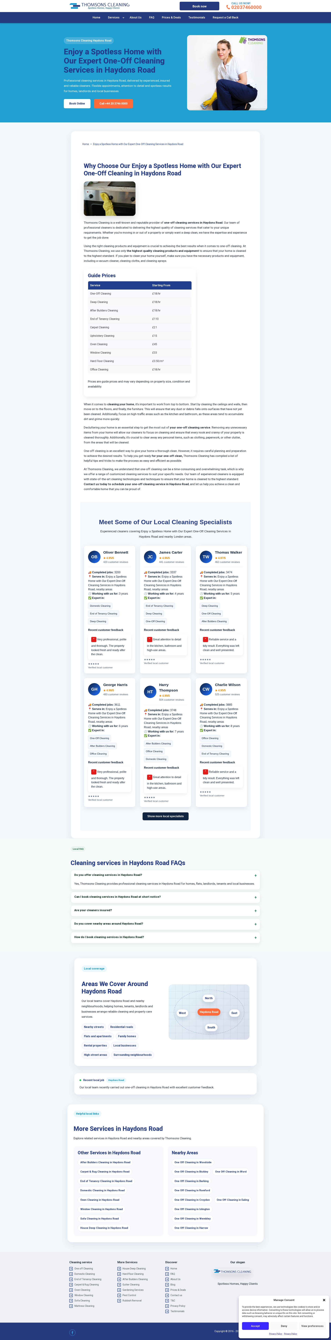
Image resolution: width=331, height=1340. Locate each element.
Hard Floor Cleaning (133, 1274)
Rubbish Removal (132, 1300)
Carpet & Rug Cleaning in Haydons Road (104, 1171)
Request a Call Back (225, 17)
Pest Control (129, 1295)
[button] (324, 1300)
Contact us (176, 1295)
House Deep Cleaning (134, 1268)
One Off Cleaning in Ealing (233, 1199)
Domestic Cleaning (84, 1274)
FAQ (151, 17)
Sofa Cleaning (82, 1300)
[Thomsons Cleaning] (99, 6)
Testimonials (196, 17)
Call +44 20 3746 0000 (113, 103)
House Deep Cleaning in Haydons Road (104, 1227)
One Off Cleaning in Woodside (193, 1162)
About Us (136, 17)
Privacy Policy (275, 1334)
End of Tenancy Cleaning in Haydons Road (106, 1181)
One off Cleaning (83, 1268)
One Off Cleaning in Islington (192, 1209)
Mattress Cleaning (84, 1306)
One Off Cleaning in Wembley (192, 1218)
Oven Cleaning (82, 1290)
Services (113, 17)
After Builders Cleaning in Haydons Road (105, 1162)
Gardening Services (133, 1290)
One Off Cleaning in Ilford (231, 1171)
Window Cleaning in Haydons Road (101, 1209)
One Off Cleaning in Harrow (191, 1227)
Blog (172, 1284)
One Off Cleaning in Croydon (192, 1199)
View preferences (312, 1326)
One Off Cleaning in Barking (191, 1181)
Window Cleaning (83, 1295)
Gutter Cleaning (131, 1284)
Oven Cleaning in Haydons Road (99, 1199)
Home (96, 17)
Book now (200, 6)
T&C (172, 1300)
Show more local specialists (165, 816)
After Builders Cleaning (135, 1279)
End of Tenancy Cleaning (87, 1279)
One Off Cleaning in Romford (192, 1190)
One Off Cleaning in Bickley (191, 1171)
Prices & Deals (171, 17)
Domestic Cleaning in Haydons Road (102, 1190)
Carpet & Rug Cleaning (86, 1284)
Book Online (77, 103)
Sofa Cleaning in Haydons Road (99, 1218)
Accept (255, 1326)
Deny (284, 1326)
